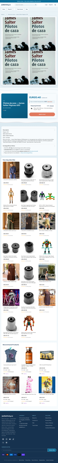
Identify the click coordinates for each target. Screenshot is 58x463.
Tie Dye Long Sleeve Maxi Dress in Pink (28, 394)
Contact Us (35, 420)
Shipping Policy (48, 425)
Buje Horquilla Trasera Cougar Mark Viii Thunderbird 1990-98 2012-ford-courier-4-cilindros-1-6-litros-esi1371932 (28, 180)
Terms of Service (49, 423)
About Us (34, 418)
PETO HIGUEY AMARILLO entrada (45, 230)
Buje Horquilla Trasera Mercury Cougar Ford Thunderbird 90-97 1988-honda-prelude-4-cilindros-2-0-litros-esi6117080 (46, 180)
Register (51, 4)
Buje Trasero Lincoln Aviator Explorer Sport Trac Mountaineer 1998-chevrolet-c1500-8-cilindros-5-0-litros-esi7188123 (28, 257)
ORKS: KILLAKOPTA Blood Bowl (45, 364)
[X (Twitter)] (3, 442)
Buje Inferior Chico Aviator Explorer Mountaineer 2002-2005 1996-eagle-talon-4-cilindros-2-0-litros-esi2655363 (28, 282)
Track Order (35, 425)
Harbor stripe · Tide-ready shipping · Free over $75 (29, 1)
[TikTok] (13, 439)
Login (46, 4)
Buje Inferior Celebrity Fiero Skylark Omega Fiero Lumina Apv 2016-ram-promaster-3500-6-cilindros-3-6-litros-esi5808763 (10, 257)
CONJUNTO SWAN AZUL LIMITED (10, 179)
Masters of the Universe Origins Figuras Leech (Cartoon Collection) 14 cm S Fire (46, 257)
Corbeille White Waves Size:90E (9, 394)
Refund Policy (48, 418)
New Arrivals (20, 9)
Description (6, 130)
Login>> (7, 373)
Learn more (49, 101)
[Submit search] (35, 5)
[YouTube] (9, 439)
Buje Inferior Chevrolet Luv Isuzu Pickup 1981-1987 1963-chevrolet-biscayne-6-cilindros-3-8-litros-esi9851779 (10, 333)
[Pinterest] (6, 442)
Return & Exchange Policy (26, 152)
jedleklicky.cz (6, 5)
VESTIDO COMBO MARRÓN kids (9, 281)
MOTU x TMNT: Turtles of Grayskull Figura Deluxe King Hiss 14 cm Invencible (47, 206)
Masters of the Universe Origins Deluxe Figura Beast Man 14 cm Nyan (28, 333)
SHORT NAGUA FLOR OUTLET (45, 281)
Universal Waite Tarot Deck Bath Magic (46, 394)
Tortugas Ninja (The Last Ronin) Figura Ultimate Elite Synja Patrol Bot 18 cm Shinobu (10, 308)
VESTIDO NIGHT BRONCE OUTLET (46, 307)
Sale (27, 9)
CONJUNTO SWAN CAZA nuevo (9, 230)
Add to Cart (42, 114)
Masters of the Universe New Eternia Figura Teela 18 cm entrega (10, 206)
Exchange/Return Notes (9, 145)
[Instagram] (6, 439)
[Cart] (55, 4)
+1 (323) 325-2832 (23, 423)
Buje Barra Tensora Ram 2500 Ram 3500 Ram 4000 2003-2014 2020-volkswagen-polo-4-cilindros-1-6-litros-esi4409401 (28, 308)
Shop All (9, 9)
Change (52, 105)
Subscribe (52, 450)
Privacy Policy (48, 420)
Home (3, 9)
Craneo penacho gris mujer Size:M (9, 364)
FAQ (33, 423)
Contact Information (50, 427)
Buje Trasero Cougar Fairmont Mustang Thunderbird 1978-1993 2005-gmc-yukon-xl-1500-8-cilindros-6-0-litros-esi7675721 (28, 206)
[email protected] (34, 151)
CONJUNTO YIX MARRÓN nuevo (27, 230)
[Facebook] (3, 439)
